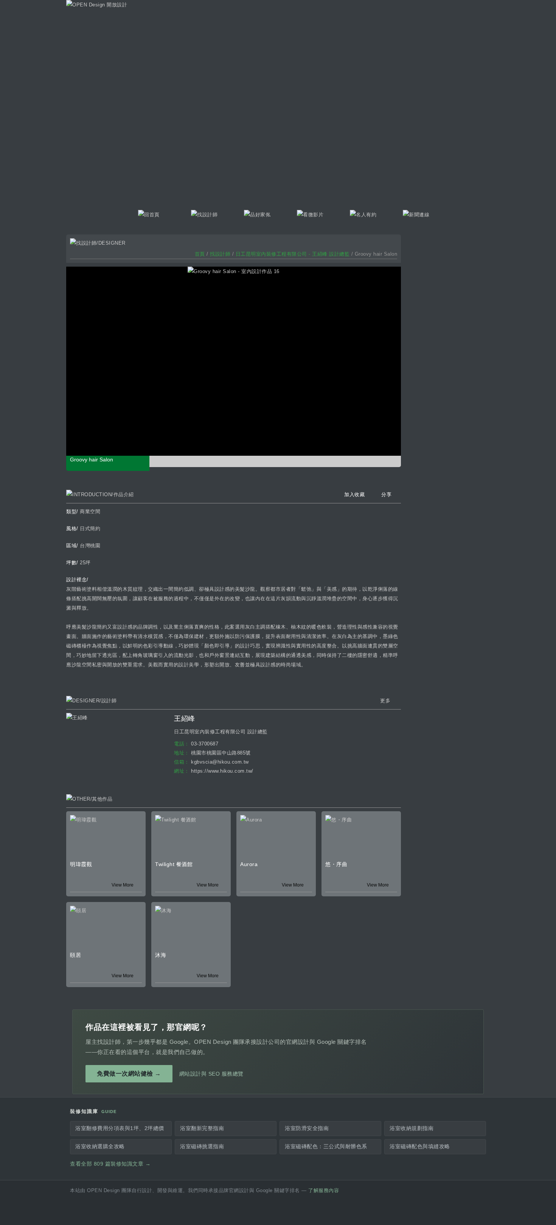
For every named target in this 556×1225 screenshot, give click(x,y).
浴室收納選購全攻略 (100, 1146)
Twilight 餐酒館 (174, 864)
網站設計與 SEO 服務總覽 (211, 1074)
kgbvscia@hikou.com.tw (220, 762)
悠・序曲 (336, 864)
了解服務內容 (323, 1190)
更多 (385, 700)
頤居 (75, 955)
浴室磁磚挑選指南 (202, 1146)
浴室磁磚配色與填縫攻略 (420, 1146)
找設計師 (220, 254)
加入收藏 (354, 494)
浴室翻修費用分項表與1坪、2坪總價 (119, 1128)
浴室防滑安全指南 (307, 1128)
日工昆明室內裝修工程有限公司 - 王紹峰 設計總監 (293, 254)
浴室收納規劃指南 (411, 1128)
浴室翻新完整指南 (202, 1128)
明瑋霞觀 (81, 864)
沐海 (160, 955)
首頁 (200, 254)
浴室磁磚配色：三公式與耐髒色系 (326, 1146)
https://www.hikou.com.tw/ (222, 771)
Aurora (249, 864)
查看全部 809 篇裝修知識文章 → (110, 1164)
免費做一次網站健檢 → (129, 1073)
